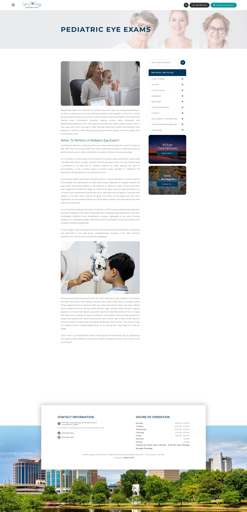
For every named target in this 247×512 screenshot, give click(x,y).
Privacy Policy (150, 455)
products (155, 113)
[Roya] (129, 458)
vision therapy (158, 79)
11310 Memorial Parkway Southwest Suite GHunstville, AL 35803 (79, 423)
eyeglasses (156, 96)
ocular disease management (164, 124)
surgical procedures (160, 107)
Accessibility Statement (133, 455)
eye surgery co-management (164, 119)
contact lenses (158, 90)
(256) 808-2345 (201, 5)
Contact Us (166, 184)
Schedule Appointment (225, 5)
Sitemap (160, 455)
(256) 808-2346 (67, 437)
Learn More (167, 153)
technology (157, 130)
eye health (156, 102)
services (155, 85)
